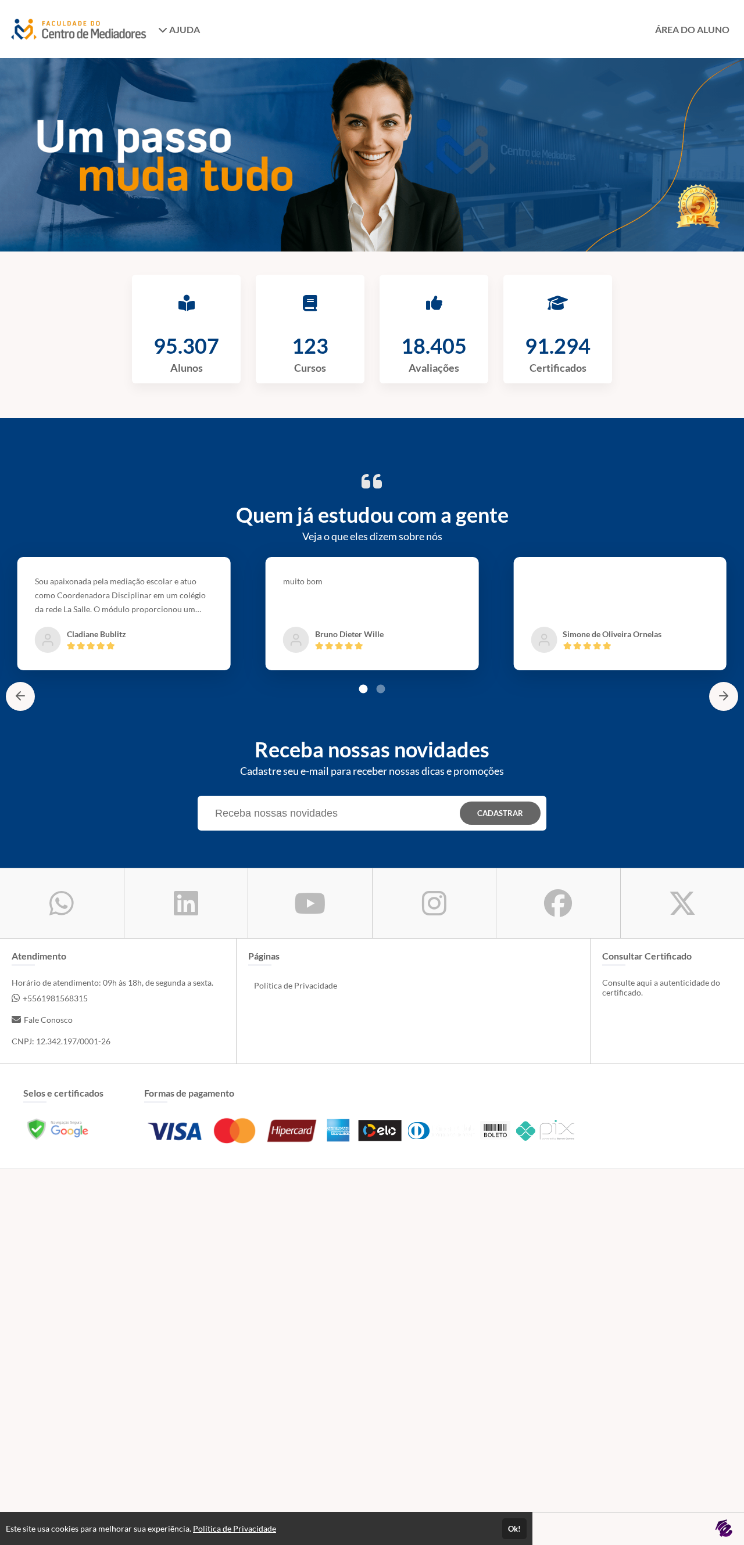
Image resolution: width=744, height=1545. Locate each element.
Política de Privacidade (295, 985)
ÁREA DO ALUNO (692, 29)
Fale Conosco (48, 1020)
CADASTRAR (500, 813)
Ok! (514, 1528)
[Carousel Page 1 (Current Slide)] (363, 689)
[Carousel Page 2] (380, 689)
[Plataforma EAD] (723, 1529)
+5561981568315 (55, 998)
